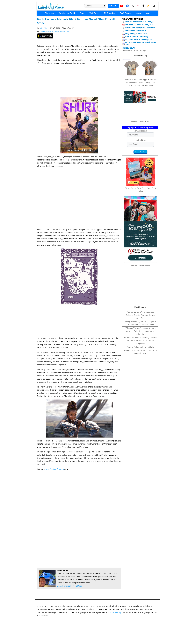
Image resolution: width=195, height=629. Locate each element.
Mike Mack (44, 28)
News (138, 13)
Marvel (51, 31)
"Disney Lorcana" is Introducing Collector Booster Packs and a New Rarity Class (140, 315)
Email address (140, 140)
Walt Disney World (67, 13)
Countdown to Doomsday (136, 36)
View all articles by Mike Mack (69, 586)
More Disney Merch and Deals (140, 85)
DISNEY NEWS (128, 48)
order (47, 469)
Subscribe (113, 6)
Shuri (67, 31)
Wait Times (94, 13)
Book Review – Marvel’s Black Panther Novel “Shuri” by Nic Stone (76, 21)
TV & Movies (109, 13)
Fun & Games (125, 13)
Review (57, 31)
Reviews (62, 31)
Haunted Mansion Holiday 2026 (139, 24)
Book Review (45, 31)
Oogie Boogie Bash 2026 (136, 33)
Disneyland (49, 13)
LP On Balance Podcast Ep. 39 (138, 39)
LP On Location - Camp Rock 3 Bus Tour (140, 43)
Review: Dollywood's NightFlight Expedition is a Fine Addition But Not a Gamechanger (140, 350)
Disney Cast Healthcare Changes (139, 21)
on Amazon (59, 469)
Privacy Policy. (116, 612)
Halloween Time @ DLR (135, 30)
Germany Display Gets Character (140, 27)
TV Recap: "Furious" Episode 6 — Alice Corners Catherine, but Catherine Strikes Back (140, 331)
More (148, 13)
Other (82, 13)
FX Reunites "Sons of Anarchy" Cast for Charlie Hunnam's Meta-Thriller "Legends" (140, 340)
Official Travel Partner (140, 121)
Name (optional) (140, 131)
